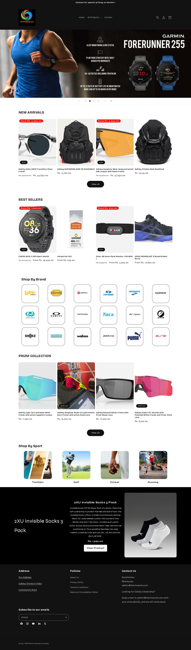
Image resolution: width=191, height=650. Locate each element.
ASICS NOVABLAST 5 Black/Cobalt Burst (151, 257)
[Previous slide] (79, 101)
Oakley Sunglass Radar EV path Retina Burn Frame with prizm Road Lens (76, 414)
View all (95, 184)
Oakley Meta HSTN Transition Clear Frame (36, 170)
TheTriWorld (28, 643)
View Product (95, 548)
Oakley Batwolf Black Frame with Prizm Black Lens (112, 414)
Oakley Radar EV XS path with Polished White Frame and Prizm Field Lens (153, 415)
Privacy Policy (76, 582)
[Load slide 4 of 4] (98, 101)
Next (174, 467)
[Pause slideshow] (112, 101)
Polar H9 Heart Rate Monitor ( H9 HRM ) (114, 257)
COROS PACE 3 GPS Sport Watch (34, 256)
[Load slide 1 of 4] (86, 101)
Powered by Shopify (41, 643)
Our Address (25, 577)
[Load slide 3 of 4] (94, 101)
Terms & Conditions (79, 587)
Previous (16, 467)
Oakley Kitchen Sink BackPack (149, 169)
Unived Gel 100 (64, 256)
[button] (94, 17)
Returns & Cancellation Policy (84, 592)
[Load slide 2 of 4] (90, 101)
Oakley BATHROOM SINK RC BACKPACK (76, 169)
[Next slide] (105, 101)
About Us (74, 577)
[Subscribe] (66, 617)
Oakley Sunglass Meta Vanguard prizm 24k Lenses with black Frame (115, 170)
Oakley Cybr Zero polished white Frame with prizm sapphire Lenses (35, 414)
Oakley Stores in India (30, 583)
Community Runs (28, 590)
